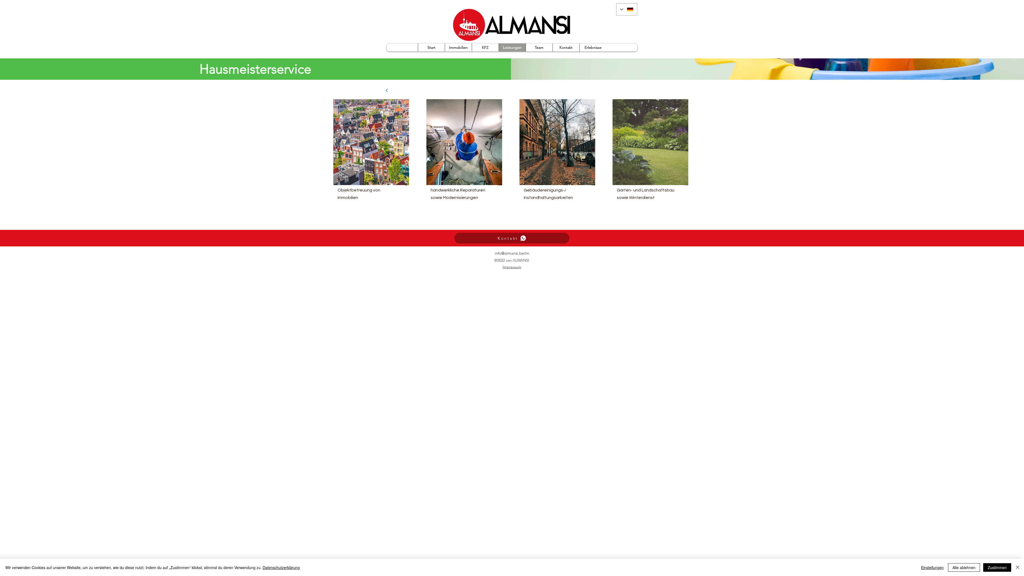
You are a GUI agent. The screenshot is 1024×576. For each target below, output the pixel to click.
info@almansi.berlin (512, 253)
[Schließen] (1017, 567)
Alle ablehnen (964, 567)
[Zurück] (386, 90)
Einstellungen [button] (932, 567)
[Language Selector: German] (626, 9)
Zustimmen (997, 567)
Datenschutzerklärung (281, 567)
